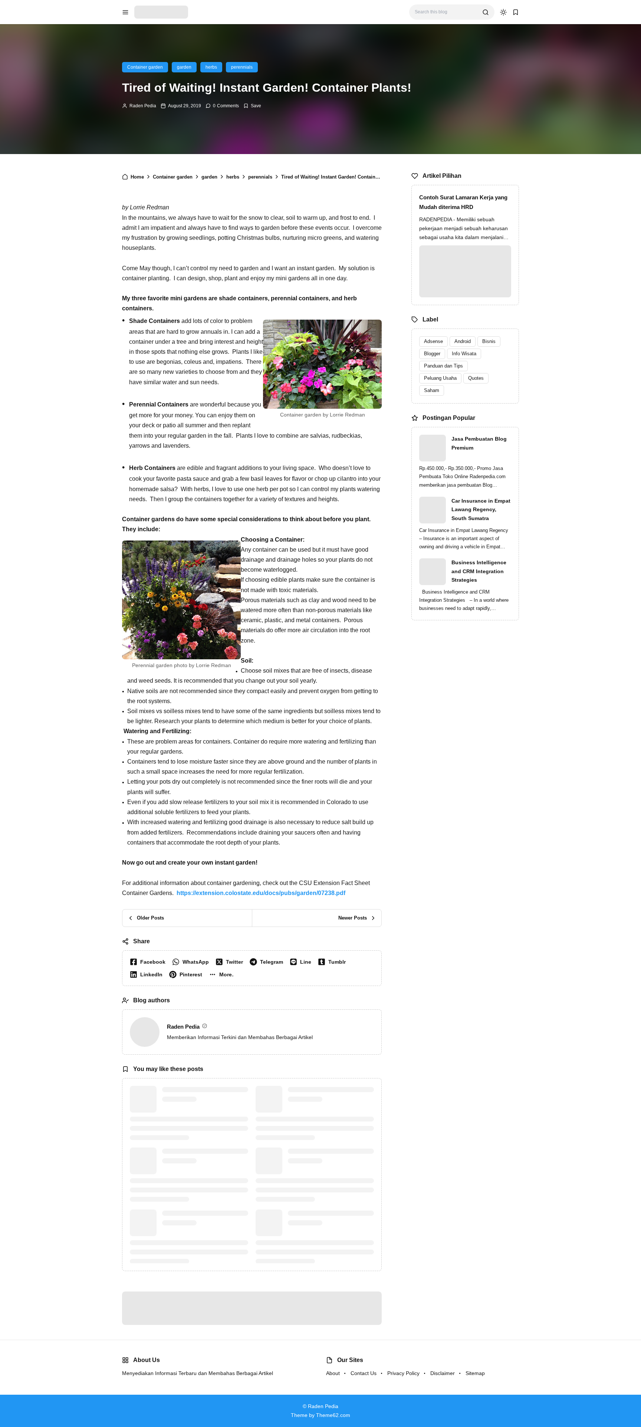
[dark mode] (503, 12)
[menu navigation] (125, 12)
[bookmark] (515, 12)
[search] (485, 12)
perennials (242, 67)
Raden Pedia (142, 105)
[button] (223, 974)
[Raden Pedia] (161, 12)
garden (184, 67)
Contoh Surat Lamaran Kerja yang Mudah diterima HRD (463, 202)
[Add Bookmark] (252, 105)
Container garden (145, 67)
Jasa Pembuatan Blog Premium (479, 443)
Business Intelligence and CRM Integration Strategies (478, 571)
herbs (211, 67)
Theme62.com (333, 1415)
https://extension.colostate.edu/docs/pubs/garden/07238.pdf (261, 893)
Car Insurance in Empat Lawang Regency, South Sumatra (480, 510)
